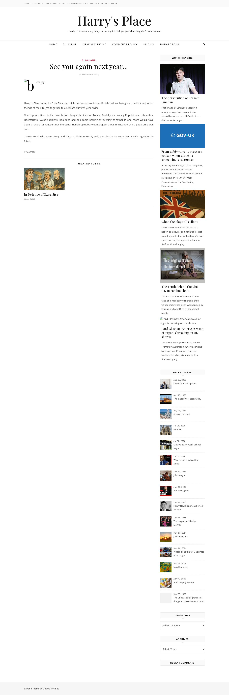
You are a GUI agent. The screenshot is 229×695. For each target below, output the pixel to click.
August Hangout (182, 414)
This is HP (38, 3)
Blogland (89, 60)
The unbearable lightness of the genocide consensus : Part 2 (189, 600)
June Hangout (180, 536)
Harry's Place (114, 20)
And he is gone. (181, 490)
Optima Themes (51, 688)
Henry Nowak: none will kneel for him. (189, 507)
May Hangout (180, 567)
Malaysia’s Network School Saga (187, 446)
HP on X (94, 3)
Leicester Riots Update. (185, 383)
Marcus (31, 151)
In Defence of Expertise (41, 194)
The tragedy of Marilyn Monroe (185, 523)
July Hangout (180, 475)
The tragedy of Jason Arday (187, 398)
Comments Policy (78, 3)
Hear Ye (178, 429)
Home (27, 3)
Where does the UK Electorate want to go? (189, 553)
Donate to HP (109, 3)
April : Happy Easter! (184, 582)
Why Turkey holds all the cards (186, 461)
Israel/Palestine (55, 3)
